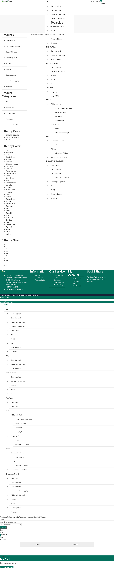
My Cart (75, 283)
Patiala (8, 63)
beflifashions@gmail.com (14, 289)
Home (52, 26)
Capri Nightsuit (11, 52)
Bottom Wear (11, 113)
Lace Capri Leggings (13, 81)
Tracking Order (40, 280)
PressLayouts (19, 295)
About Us (38, 275)
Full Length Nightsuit (13, 46)
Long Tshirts (10, 40)
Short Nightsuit (11, 58)
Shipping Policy (59, 282)
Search (3, 527)
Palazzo (8, 69)
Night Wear (10, 107)
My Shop (76, 281)
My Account (77, 279)
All (7, 102)
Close (11, 302)
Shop (56, 26)
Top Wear (9, 119)
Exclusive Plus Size (12, 125)
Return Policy (58, 285)
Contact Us (39, 278)
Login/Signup (4, 302)
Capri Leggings (11, 75)
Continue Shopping (6, 567)
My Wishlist (77, 286)
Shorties (9, 86)
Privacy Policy (58, 275)
